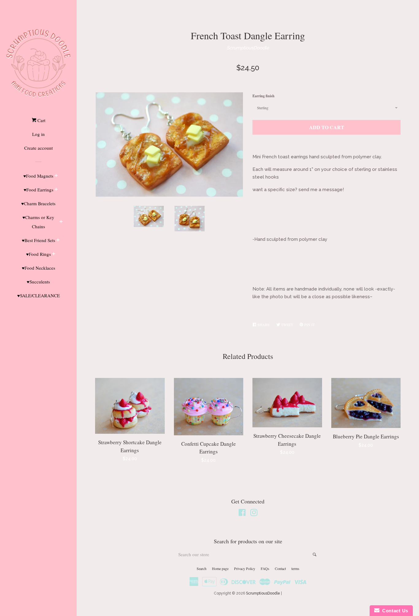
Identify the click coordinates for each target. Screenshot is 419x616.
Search (201, 568)
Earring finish (263, 95)
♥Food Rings (38, 254)
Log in (38, 134)
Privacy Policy (244, 568)
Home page (220, 568)
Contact (280, 568)
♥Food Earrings (38, 190)
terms (295, 568)
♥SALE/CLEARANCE (38, 295)
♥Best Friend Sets (38, 240)
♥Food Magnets (38, 176)
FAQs (265, 568)
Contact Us (393, 610)
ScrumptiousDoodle (248, 48)
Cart (40, 120)
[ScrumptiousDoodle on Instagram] (254, 514)
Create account (38, 148)
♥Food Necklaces (38, 268)
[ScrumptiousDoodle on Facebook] (242, 514)
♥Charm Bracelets (38, 203)
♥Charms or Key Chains (38, 221)
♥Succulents (38, 282)
